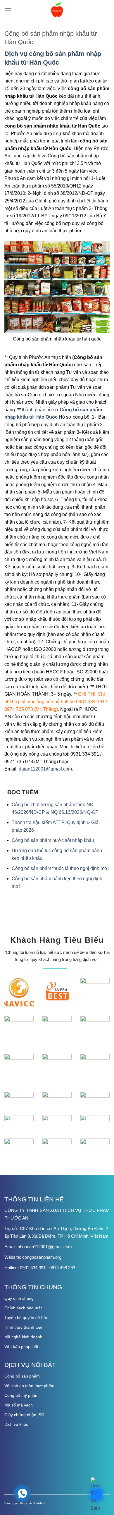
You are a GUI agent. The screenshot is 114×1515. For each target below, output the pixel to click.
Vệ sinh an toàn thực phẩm (29, 1385)
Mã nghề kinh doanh (23, 1337)
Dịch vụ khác (16, 1424)
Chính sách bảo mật (23, 1308)
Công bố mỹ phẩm (21, 1395)
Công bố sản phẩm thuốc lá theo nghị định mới (60, 868)
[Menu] (7, 10)
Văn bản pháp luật (21, 1346)
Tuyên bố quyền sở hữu (26, 1317)
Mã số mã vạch (18, 1405)
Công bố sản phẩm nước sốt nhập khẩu (53, 840)
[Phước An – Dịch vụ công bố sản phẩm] (57, 10)
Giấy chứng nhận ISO (24, 1414)
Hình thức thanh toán (24, 1327)
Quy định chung (19, 1298)
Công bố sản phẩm (22, 1376)
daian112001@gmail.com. (46, 768)
